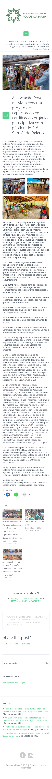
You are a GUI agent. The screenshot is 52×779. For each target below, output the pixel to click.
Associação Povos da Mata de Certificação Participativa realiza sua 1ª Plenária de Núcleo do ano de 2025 (12, 568)
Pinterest (26, 644)
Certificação (26, 599)
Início (10, 41)
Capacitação (15, 599)
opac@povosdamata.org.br (14, 682)
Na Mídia (35, 599)
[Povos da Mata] (26, 15)
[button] (14, 186)
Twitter (16, 644)
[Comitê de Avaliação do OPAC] (34, 514)
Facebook (6, 644)
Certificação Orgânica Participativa (26, 601)
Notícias (19, 41)
